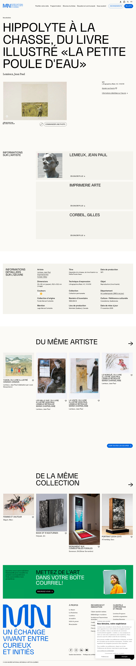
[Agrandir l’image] (41, 124)
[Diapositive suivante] (130, 344)
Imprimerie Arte (42, 275)
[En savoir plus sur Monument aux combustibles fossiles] (84, 519)
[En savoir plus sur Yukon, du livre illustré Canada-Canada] (18, 365)
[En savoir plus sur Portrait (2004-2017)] (117, 514)
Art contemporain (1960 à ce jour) (112, 293)
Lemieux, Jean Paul (44, 272)
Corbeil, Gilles (42, 277)
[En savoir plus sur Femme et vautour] (18, 504)
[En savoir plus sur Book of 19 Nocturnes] (51, 512)
